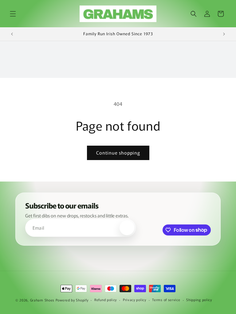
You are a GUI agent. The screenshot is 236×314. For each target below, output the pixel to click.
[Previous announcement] (12, 34)
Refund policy (105, 299)
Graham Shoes (42, 299)
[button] (13, 14)
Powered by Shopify (72, 299)
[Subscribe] (127, 227)
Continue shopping (118, 152)
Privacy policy (134, 299)
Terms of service (166, 299)
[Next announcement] (224, 34)
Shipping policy (199, 299)
